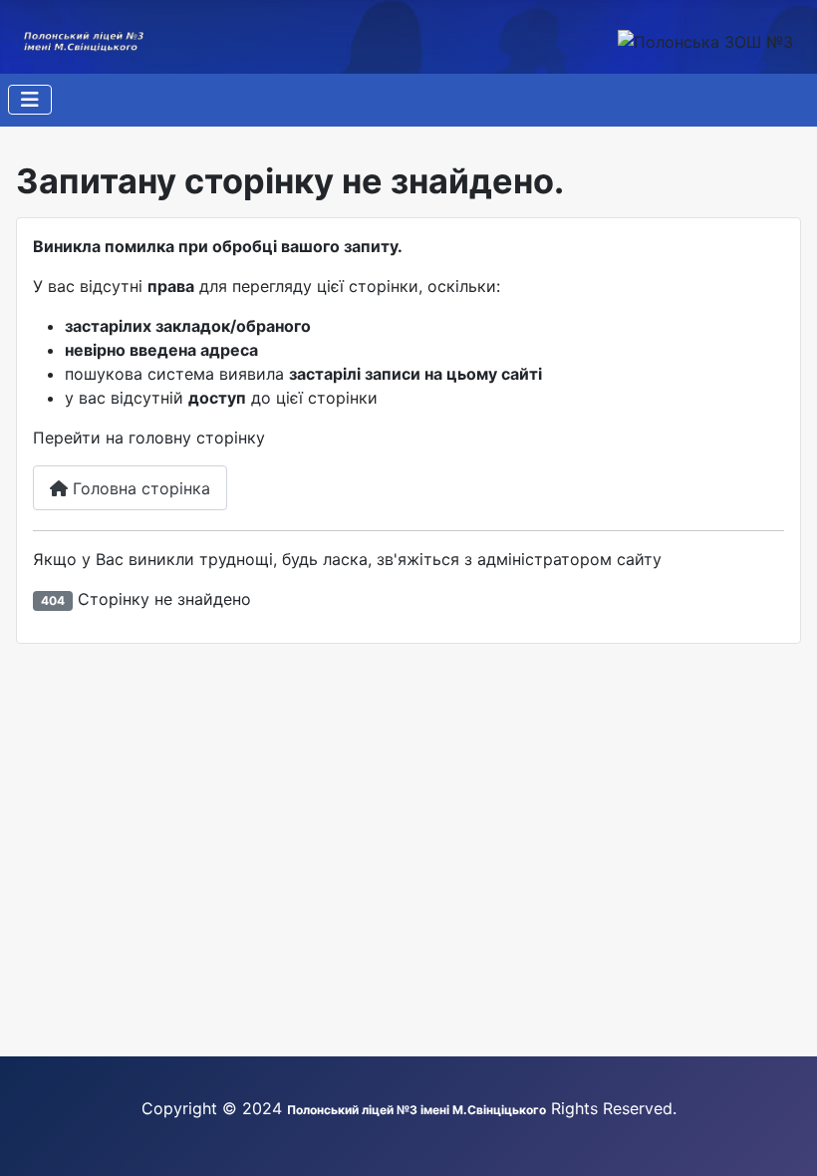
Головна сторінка (139, 488)
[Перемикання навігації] (30, 100)
